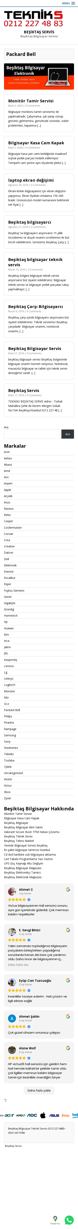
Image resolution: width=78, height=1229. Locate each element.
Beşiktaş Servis (23, 390)
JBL (6, 653)
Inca (6, 641)
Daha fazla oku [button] (18, 965)
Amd (7, 471)
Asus (7, 502)
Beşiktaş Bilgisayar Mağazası (22, 868)
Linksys (8, 678)
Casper (8, 521)
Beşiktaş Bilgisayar (16, 823)
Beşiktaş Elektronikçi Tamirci (22, 872)
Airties (8, 458)
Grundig (9, 609)
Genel (7, 597)
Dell (6, 559)
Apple (7, 490)
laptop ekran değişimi (31, 180)
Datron (8, 552)
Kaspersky (10, 660)
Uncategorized (13, 773)
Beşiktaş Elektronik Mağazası (23, 877)
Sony (7, 741)
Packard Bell (12, 710)
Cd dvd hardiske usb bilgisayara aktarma (30, 854)
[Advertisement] (39, 1188)
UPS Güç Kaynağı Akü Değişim (23, 863)
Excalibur (9, 578)
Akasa (8, 464)
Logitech (9, 685)
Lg (5, 672)
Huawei (9, 628)
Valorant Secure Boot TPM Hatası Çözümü (31, 832)
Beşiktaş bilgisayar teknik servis (35, 262)
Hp (6, 622)
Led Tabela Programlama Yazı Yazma (28, 859)
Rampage (10, 729)
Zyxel (7, 798)
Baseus (9, 508)
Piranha (9, 722)
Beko (7, 515)
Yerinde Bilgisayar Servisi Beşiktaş (26, 845)
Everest (9, 571)
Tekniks (9, 754)
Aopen (8, 483)
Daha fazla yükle (39, 1091)
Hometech (11, 615)
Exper (7, 584)
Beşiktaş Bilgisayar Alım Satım (23, 827)
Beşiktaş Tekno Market (19, 841)
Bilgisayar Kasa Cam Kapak (36, 143)
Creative (9, 546)
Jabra (7, 647)
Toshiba (9, 760)
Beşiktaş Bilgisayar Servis (34, 348)
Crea (7, 540)
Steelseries (11, 748)
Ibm (6, 634)
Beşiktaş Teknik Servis (18, 836)
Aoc (6, 477)
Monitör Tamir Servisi (31, 101)
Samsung (10, 735)
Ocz (6, 704)
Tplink (8, 767)
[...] (39, 125)
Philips (8, 716)
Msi (6, 697)
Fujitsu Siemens (14, 590)
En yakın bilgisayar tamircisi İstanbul (27, 850)
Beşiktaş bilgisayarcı (29, 222)
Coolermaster (13, 527)
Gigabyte (9, 603)
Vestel (8, 779)
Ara (6, 427)
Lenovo (9, 666)
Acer (7, 452)
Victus (8, 785)
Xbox (7, 792)
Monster (9, 691)
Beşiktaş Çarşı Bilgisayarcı (35, 306)
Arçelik (8, 496)
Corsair (8, 534)
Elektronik (10, 565)
